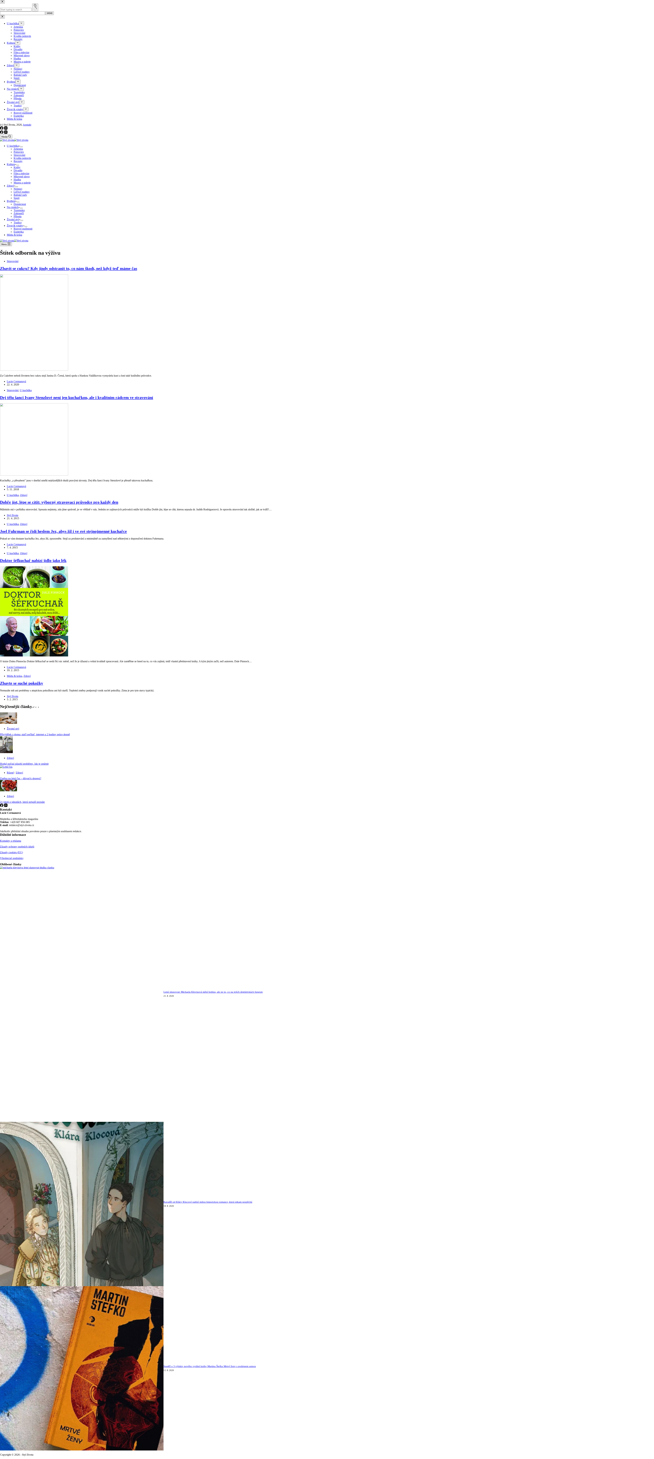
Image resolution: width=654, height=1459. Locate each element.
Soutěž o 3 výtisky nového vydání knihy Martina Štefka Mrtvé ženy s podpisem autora (210, 1366)
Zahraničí (19, 213)
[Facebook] (2, 132)
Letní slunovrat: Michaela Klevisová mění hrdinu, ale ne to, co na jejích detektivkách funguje (213, 992)
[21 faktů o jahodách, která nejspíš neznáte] (8, 790)
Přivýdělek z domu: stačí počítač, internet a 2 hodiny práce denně (35, 734)
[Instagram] (5, 132)
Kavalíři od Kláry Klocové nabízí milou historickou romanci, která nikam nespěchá (208, 1202)
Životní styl (13, 219)
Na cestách (13, 207)
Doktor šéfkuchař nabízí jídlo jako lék (33, 560)
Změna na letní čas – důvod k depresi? (20, 778)
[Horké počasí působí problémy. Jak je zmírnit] (6, 752)
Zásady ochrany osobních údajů (17, 846)
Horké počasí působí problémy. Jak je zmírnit (24, 763)
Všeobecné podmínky (12, 858)
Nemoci (18, 188)
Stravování (19, 155)
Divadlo (18, 170)
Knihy (17, 167)
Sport (16, 198)
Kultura (11, 164)
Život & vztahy (15, 225)
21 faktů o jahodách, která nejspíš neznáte (22, 801)
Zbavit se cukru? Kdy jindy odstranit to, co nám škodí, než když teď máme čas (68, 268)
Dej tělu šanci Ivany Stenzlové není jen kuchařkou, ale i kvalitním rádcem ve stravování (76, 397)
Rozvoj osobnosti (23, 228)
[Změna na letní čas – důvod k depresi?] (6, 766)
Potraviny (19, 152)
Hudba (17, 179)
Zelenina (18, 148)
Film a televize (21, 173)
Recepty (18, 161)
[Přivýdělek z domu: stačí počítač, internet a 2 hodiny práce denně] (8, 722)
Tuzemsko (19, 210)
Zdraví (10, 185)
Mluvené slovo (22, 176)
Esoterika (19, 231)
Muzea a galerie (22, 182)
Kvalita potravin (22, 158)
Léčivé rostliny (22, 191)
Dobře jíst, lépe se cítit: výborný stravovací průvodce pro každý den (59, 502)
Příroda (17, 216)
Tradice (18, 222)
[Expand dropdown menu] (21, 146)
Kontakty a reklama (10, 840)
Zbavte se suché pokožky (21, 683)
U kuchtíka (13, 145)
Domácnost (20, 204)
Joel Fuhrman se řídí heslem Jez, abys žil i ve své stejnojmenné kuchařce (63, 531)
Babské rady (20, 194)
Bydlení (11, 201)
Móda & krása (14, 234)
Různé (10, 772)
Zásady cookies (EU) (11, 852)
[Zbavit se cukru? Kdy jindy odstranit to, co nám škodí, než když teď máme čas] (34, 369)
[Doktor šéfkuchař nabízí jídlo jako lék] (34, 655)
